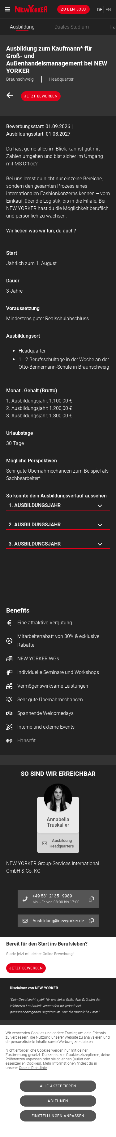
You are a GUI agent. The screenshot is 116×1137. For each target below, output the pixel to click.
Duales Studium (71, 27)
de (99, 9)
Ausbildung (22, 27)
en (108, 9)
